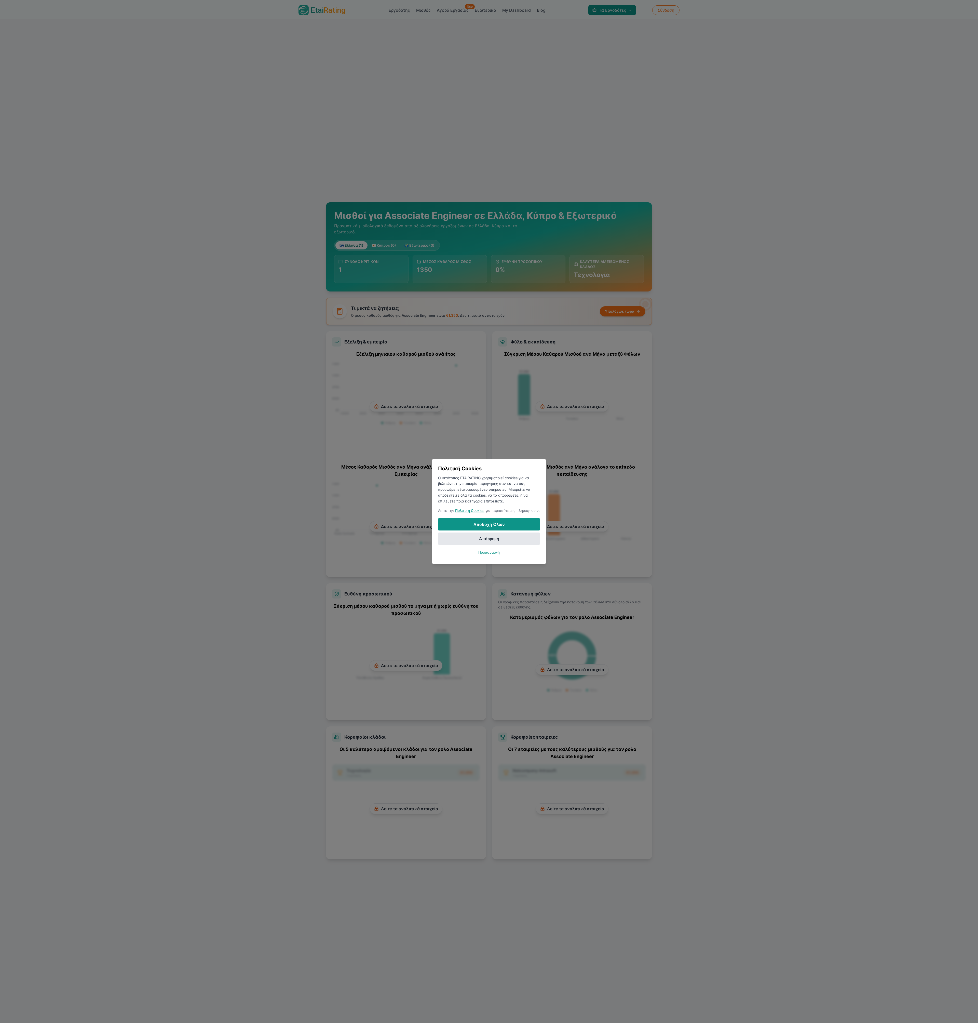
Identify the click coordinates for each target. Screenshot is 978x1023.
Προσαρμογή (489, 552)
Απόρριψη (489, 538)
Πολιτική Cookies (469, 510)
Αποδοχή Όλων (489, 524)
